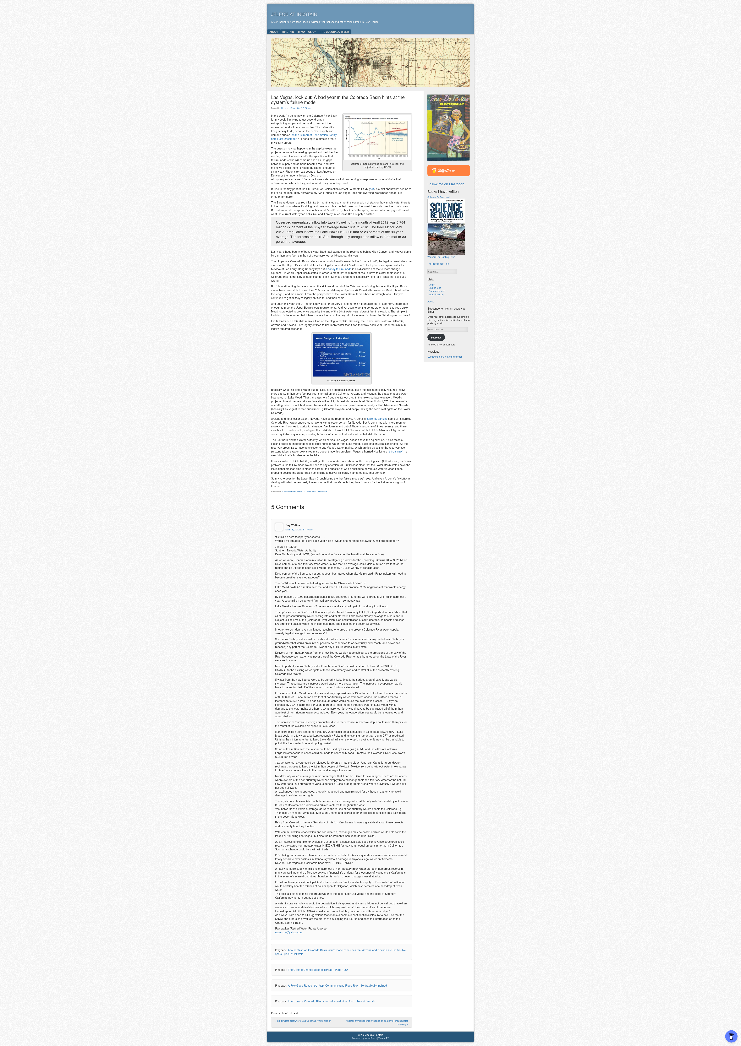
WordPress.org (436, 294)
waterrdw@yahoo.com (289, 932)
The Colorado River (334, 32)
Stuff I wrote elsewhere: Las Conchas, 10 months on (303, 1020)
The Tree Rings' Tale (438, 263)
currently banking (376, 418)
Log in (432, 284)
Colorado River (289, 491)
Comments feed (437, 291)
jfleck (283, 108)
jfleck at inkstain (294, 14)
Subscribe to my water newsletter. (444, 356)
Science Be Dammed (438, 197)
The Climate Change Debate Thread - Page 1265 (318, 970)
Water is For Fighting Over (441, 256)
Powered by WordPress (364, 1038)
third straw (395, 451)
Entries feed (435, 287)
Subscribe (436, 337)
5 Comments (310, 491)
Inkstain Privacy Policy (299, 32)
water (299, 491)
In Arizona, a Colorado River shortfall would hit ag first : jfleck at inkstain (331, 1001)
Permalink (322, 491)
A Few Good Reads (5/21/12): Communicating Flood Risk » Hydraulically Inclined (337, 985)
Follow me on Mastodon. (446, 183)
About (273, 32)
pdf (372, 189)
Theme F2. (383, 1038)
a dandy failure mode (338, 269)
